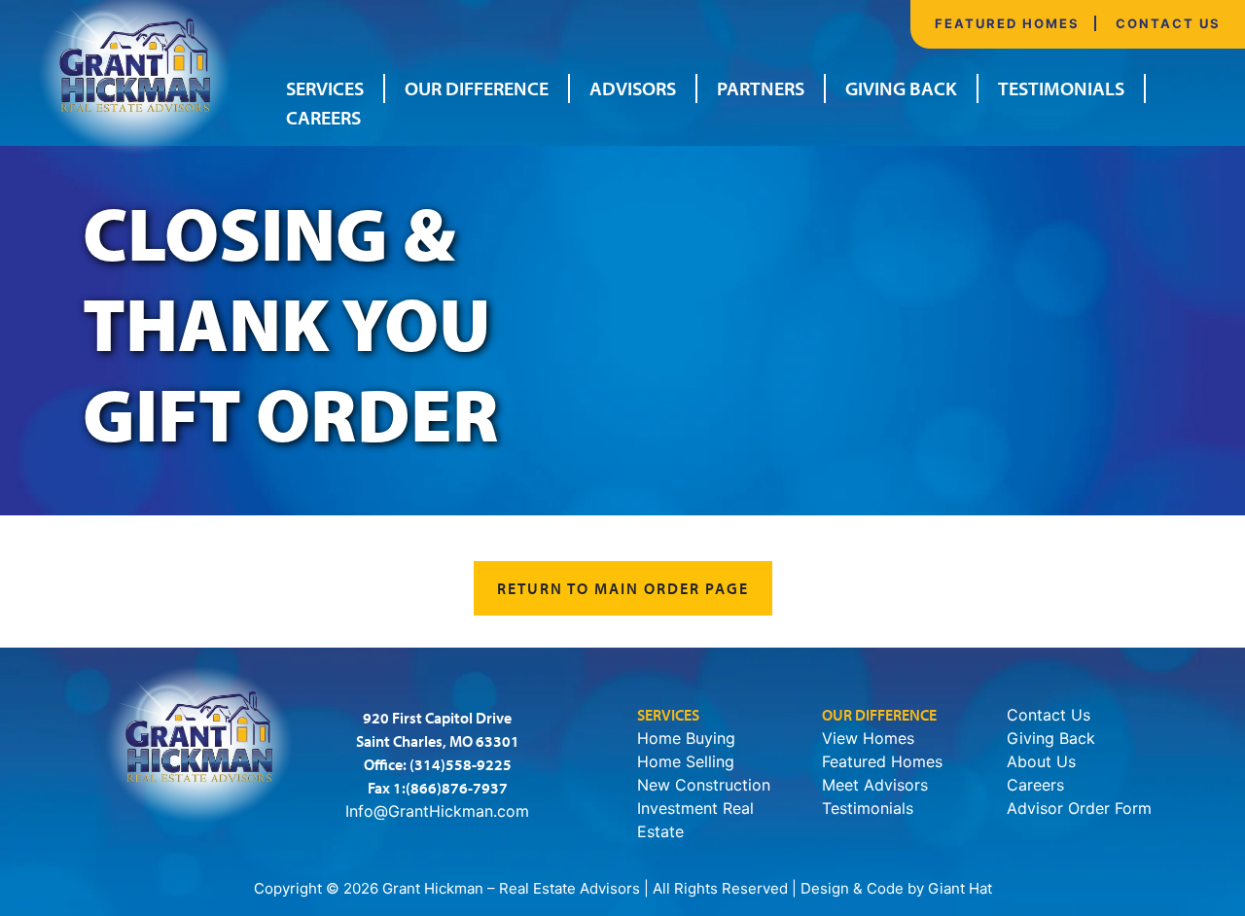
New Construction (703, 784)
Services (325, 88)
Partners (760, 88)
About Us (1041, 761)
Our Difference (477, 88)
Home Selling (685, 761)
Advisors (632, 88)
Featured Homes (1007, 23)
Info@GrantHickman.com (437, 811)
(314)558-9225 (460, 764)
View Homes (868, 738)
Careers (323, 117)
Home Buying (686, 738)
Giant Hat (960, 888)
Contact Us (1168, 23)
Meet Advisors (875, 784)
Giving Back (901, 88)
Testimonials (1061, 88)
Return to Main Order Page (623, 588)
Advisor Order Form (1079, 808)
